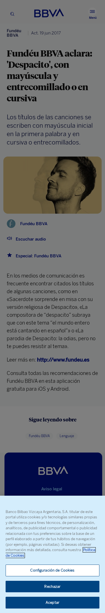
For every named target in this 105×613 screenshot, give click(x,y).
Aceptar (52, 602)
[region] (52, 554)
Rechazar (52, 586)
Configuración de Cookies (52, 570)
